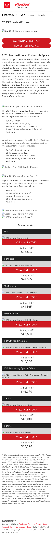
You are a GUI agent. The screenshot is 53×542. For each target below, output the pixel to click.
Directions (28, 15)
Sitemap (31, 524)
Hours (28, 527)
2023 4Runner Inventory (26, 40)
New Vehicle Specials (26, 45)
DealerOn (23, 524)
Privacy (38, 524)
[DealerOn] (9, 520)
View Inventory (26, 242)
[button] (9, 15)
